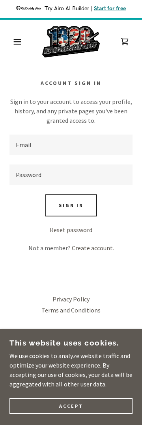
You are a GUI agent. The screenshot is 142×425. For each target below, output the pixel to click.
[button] (11, 42)
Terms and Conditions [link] (71, 310)
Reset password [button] (71, 230)
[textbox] (71, 145)
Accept (71, 406)
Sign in (71, 205)
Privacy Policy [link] (71, 299)
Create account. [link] (93, 248)
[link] (71, 41)
